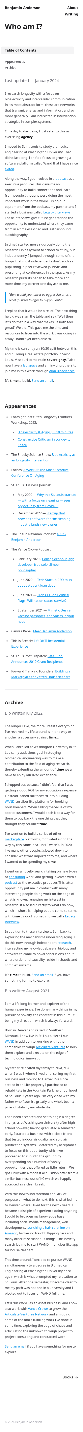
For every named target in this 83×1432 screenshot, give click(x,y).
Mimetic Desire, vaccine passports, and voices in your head (46, 616)
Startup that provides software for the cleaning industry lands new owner (44, 519)
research (64, 942)
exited (9, 169)
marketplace (14, 839)
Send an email (42, 380)
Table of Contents (20, 50)
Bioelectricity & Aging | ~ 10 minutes (45, 432)
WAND (10, 801)
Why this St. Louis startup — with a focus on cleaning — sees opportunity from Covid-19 (47, 500)
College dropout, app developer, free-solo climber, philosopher (46, 564)
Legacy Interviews (57, 212)
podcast (61, 178)
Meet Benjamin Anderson (52, 631)
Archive (10, 67)
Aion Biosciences (62, 371)
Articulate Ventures (50, 1047)
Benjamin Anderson (22, 7)
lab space (30, 365)
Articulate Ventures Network (26, 1314)
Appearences (15, 61)
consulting (17, 877)
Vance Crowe (38, 1308)
